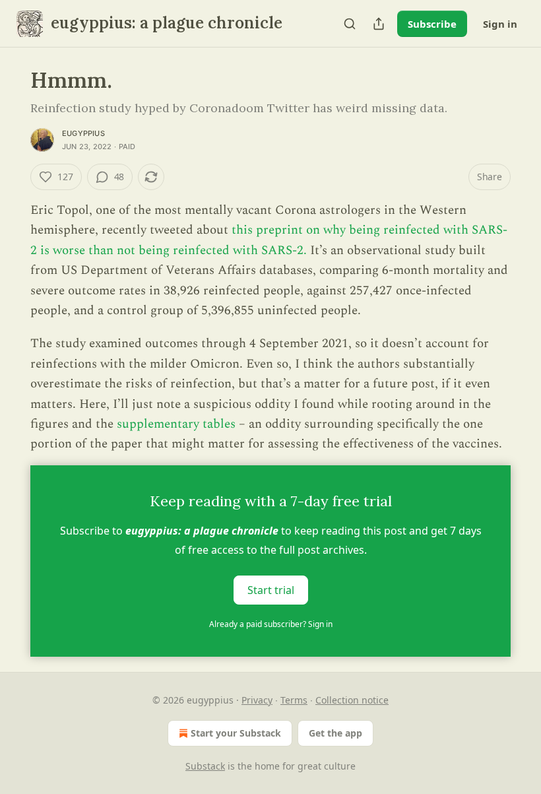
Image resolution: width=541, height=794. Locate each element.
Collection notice (352, 700)
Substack (205, 766)
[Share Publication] (379, 24)
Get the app (335, 733)
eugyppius (83, 133)
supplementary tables (176, 424)
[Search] (349, 24)
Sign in (500, 23)
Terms (293, 700)
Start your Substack (236, 733)
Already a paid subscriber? (271, 624)
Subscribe (432, 23)
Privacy (256, 700)
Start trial (270, 589)
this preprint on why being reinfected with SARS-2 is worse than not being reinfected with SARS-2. (268, 239)
